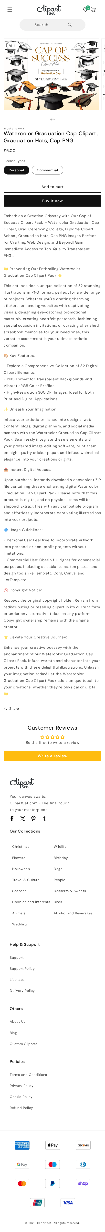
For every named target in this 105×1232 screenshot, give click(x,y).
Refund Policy (21, 1108)
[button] (9, 9)
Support (16, 957)
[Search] (70, 24)
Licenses (17, 979)
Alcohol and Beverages (73, 913)
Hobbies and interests (31, 902)
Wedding (19, 924)
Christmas (20, 846)
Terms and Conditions (28, 1074)
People (59, 880)
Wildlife (60, 846)
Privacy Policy (21, 1085)
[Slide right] (63, 119)
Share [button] (14, 708)
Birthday (61, 858)
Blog (13, 1033)
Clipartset (44, 1223)
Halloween (21, 869)
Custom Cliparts (23, 1044)
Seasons (19, 891)
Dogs (58, 869)
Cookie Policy (21, 1097)
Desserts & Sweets (70, 891)
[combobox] (52, 24)
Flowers (18, 858)
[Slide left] (41, 119)
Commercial (47, 170)
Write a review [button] (52, 756)
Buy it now (52, 201)
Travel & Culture (26, 880)
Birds (58, 902)
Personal (16, 170)
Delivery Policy (22, 990)
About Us (17, 1021)
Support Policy (22, 968)
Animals (18, 913)
